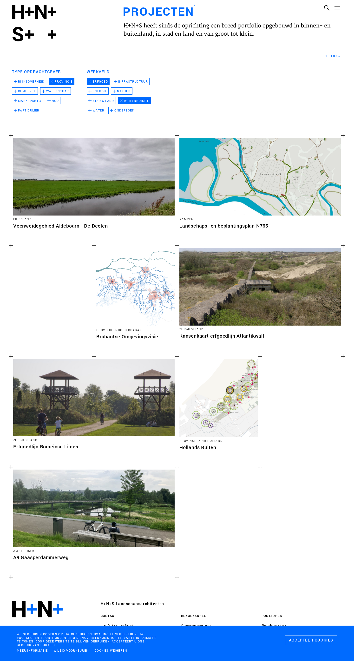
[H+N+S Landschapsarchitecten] (37, 622)
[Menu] (337, 8)
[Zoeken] (326, 8)
